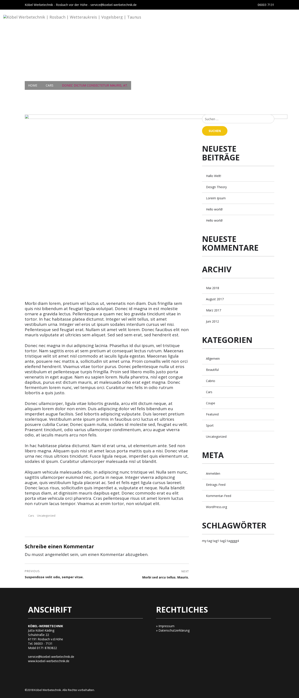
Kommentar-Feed (218, 496)
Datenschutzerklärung (269, 34)
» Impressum (165, 626)
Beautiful (212, 370)
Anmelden (213, 473)
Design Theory (216, 187)
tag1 (216, 541)
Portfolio (151, 34)
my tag (207, 541)
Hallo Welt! (213, 176)
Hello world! (214, 209)
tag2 (223, 541)
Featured (212, 414)
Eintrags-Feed (215, 485)
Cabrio (210, 381)
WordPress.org (216, 507)
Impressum (228, 34)
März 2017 (213, 310)
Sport (210, 425)
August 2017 (215, 299)
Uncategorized (46, 515)
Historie (177, 34)
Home (128, 34)
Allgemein (213, 358)
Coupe (210, 403)
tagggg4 (233, 541)
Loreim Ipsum (216, 198)
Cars (31, 515)
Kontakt (202, 34)
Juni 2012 (212, 321)
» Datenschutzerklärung (173, 630)
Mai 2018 (212, 288)
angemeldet (57, 554)
